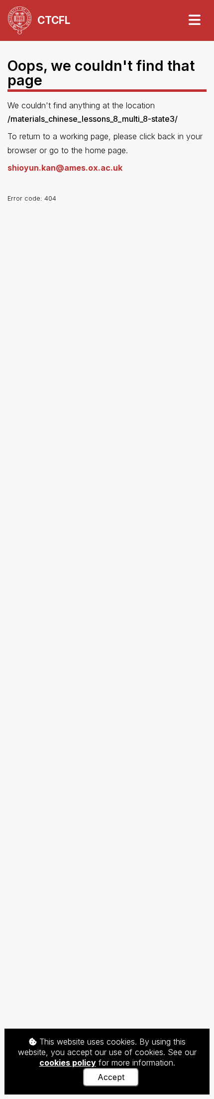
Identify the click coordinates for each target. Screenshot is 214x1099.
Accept (111, 1077)
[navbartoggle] (194, 20)
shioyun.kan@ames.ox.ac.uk (64, 168)
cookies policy (67, 1063)
